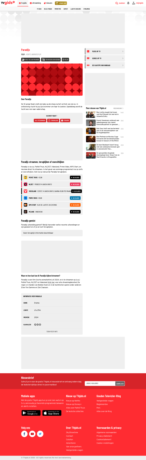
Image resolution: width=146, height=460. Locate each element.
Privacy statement (104, 436)
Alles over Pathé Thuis (75, 408)
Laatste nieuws (76, 9)
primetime (58, 9)
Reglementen (102, 404)
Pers (98, 408)
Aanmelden (120, 384)
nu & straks (48, 9)
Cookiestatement (104, 439)
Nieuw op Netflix (73, 401)
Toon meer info (51, 331)
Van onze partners (73, 447)
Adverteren (71, 443)
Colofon (69, 439)
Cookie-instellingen (105, 443)
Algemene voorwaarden (107, 432)
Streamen (86, 9)
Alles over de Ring (104, 411)
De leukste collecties (75, 411)
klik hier (51, 282)
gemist (66, 9)
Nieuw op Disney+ (74, 404)
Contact (69, 436)
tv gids (39, 9)
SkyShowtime (72, 432)
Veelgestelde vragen (105, 401)
